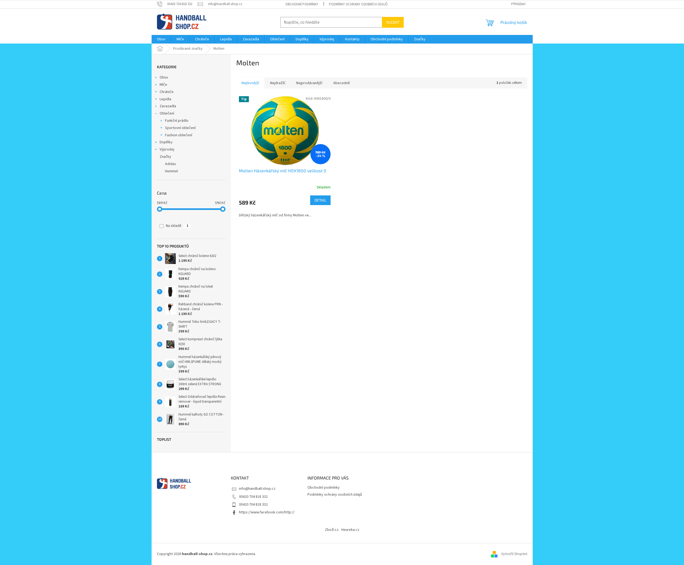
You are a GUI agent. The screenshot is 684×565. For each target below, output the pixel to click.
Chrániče (167, 92)
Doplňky (166, 142)
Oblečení (167, 113)
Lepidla (165, 99)
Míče (163, 84)
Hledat (392, 22)
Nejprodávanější (309, 83)
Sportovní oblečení (180, 128)
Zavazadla (168, 106)
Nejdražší (277, 83)
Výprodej (167, 149)
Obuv (164, 77)
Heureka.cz (350, 529)
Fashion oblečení (178, 135)
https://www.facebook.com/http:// (267, 512)
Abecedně (341, 83)
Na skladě (177, 225)
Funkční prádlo (176, 120)
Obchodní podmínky (301, 4)
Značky (165, 156)
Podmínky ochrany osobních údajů (358, 4)
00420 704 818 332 (253, 496)
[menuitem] (161, 39)
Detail (320, 200)
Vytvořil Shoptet (514, 554)
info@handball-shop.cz (257, 488)
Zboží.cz (332, 529)
